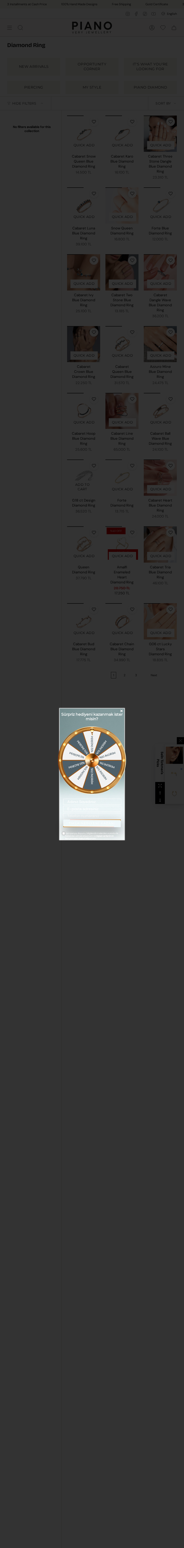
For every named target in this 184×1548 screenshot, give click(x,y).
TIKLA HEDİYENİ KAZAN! (92, 823)
